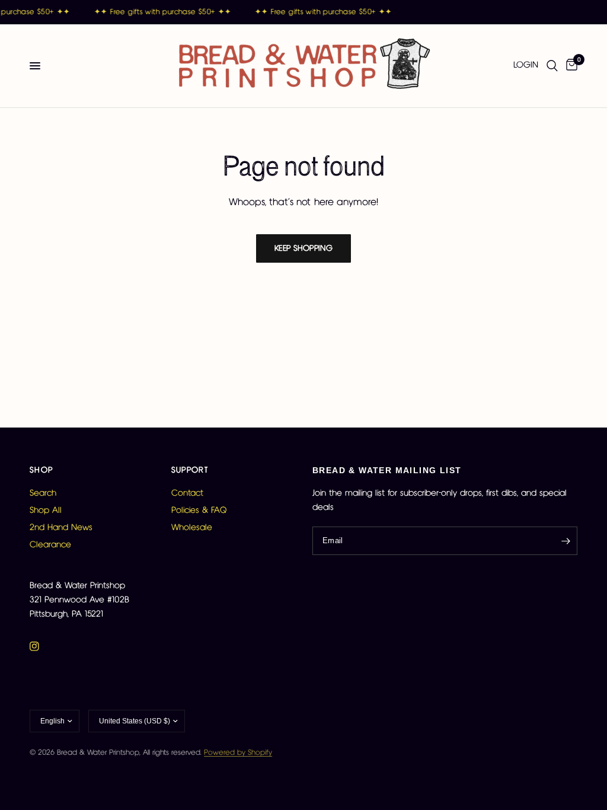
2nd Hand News (61, 528)
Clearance (50, 545)
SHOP (41, 470)
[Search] (552, 65)
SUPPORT (190, 470)
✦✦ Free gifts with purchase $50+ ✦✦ (161, 12)
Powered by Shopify (238, 753)
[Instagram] (43, 646)
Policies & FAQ (198, 510)
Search (43, 493)
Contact (187, 493)
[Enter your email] (565, 541)
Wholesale (191, 528)
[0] (569, 65)
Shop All (46, 510)
